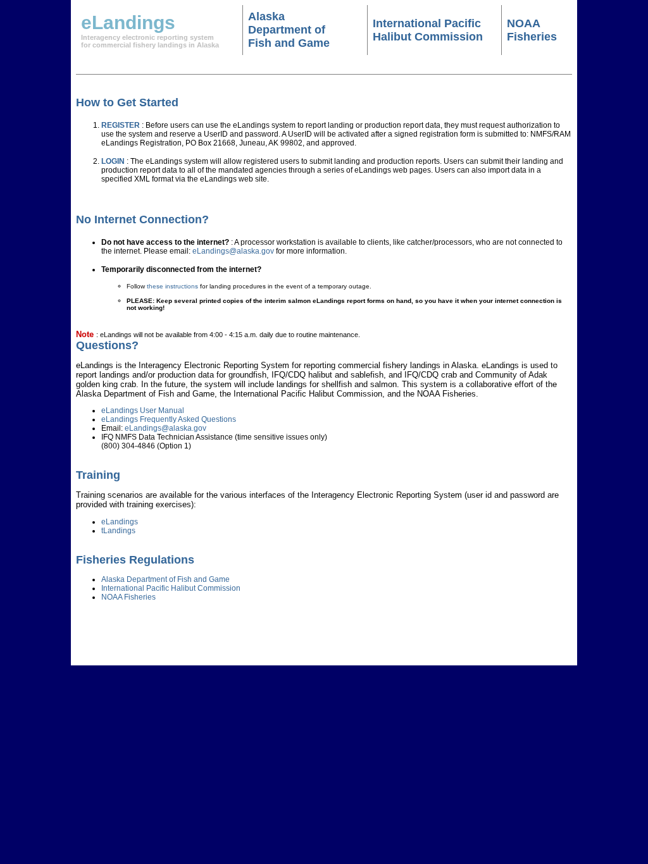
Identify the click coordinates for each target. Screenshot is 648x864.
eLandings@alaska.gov (233, 251)
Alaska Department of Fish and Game (289, 29)
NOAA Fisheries (532, 30)
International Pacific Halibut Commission (428, 30)
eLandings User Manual (142, 410)
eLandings (119, 521)
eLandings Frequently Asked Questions (168, 419)
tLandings (118, 530)
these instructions (172, 286)
